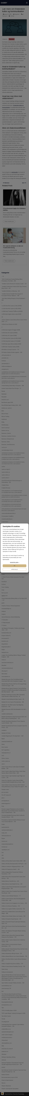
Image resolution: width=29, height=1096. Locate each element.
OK (14, 565)
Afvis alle (14, 569)
